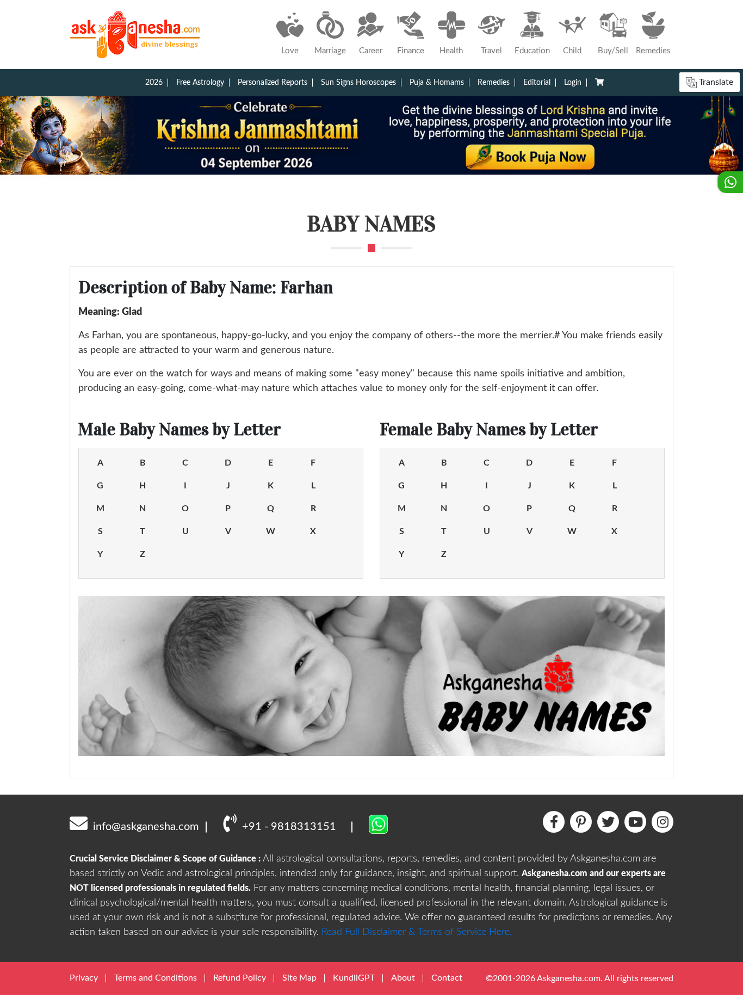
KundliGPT (354, 978)
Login (572, 82)
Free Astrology (200, 82)
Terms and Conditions (155, 978)
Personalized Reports (272, 82)
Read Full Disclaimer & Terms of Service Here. (416, 932)
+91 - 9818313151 (289, 826)
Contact (446, 978)
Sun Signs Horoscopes (358, 82)
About (403, 978)
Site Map (299, 978)
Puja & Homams (437, 82)
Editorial (536, 82)
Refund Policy (239, 978)
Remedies (494, 82)
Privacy (84, 978)
